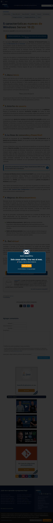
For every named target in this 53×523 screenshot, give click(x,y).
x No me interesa (22, 269)
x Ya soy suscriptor (31, 269)
